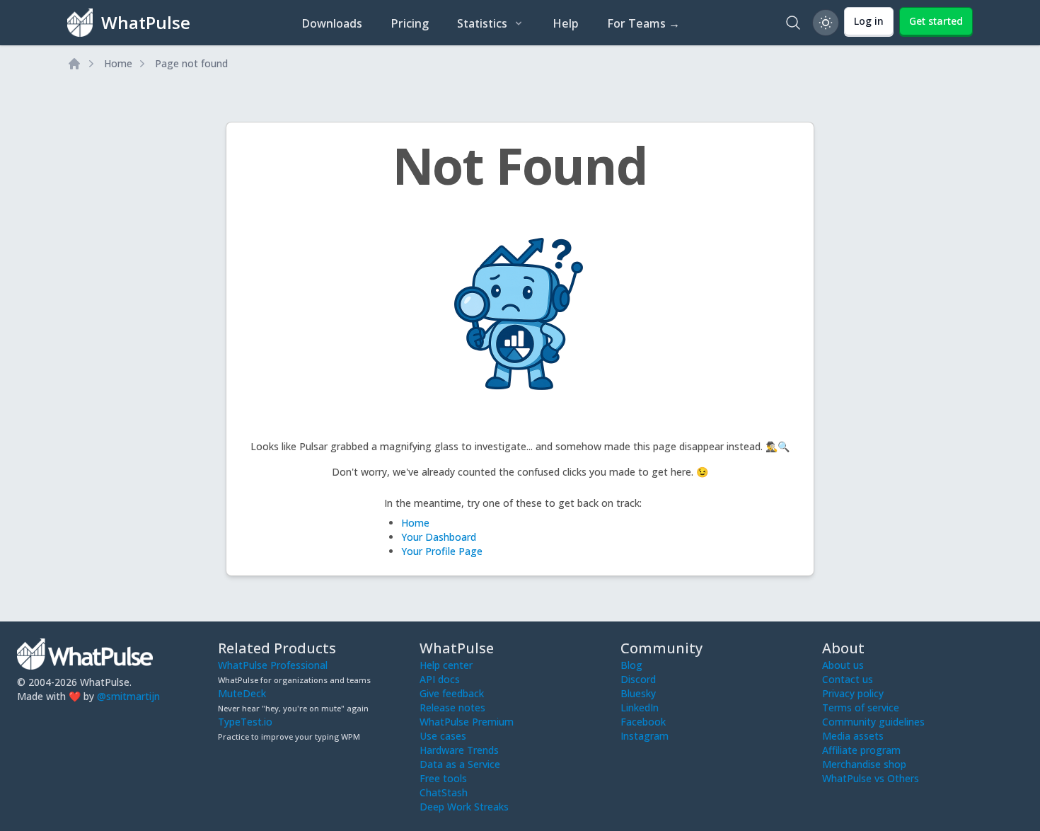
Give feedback (452, 693)
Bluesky (638, 693)
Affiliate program (861, 750)
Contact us (847, 679)
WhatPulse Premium (467, 721)
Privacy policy (853, 693)
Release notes (452, 707)
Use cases (443, 736)
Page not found (191, 63)
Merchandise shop (864, 764)
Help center (446, 665)
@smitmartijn (128, 696)
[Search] (793, 22)
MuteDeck (242, 693)
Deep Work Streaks (464, 806)
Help (566, 23)
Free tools (443, 778)
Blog (631, 665)
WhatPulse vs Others (870, 778)
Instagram (644, 736)
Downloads (331, 23)
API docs (440, 679)
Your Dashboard (438, 537)
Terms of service (860, 707)
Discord (638, 679)
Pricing (410, 23)
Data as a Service (460, 764)
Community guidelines (873, 721)
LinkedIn (639, 707)
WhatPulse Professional (273, 665)
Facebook (643, 721)
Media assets (853, 736)
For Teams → (643, 23)
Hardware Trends (459, 750)
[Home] (74, 64)
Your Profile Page (442, 551)
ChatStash (444, 792)
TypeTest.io (245, 721)
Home (118, 63)
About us (843, 665)
